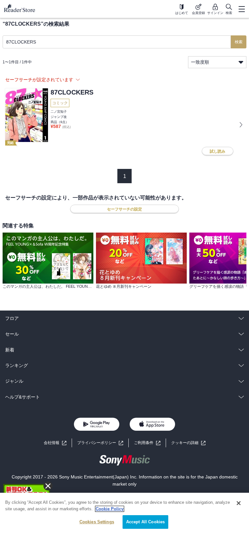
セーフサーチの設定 (124, 209)
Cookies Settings (96, 521)
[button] (188, 443)
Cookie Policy (110, 508)
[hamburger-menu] (241, 9)
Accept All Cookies (145, 521)
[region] (124, 513)
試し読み (217, 151)
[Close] (238, 503)
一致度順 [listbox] (200, 62)
